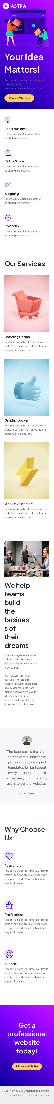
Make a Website (19, 98)
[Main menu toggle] (47, 6)
